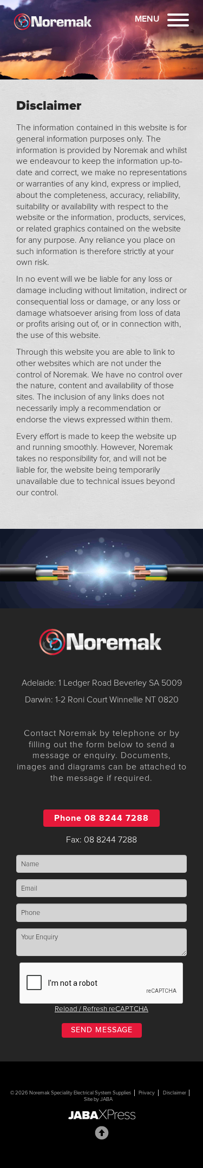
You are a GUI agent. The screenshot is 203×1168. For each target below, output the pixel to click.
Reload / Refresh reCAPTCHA (101, 1009)
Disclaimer (174, 1093)
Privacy (147, 1093)
